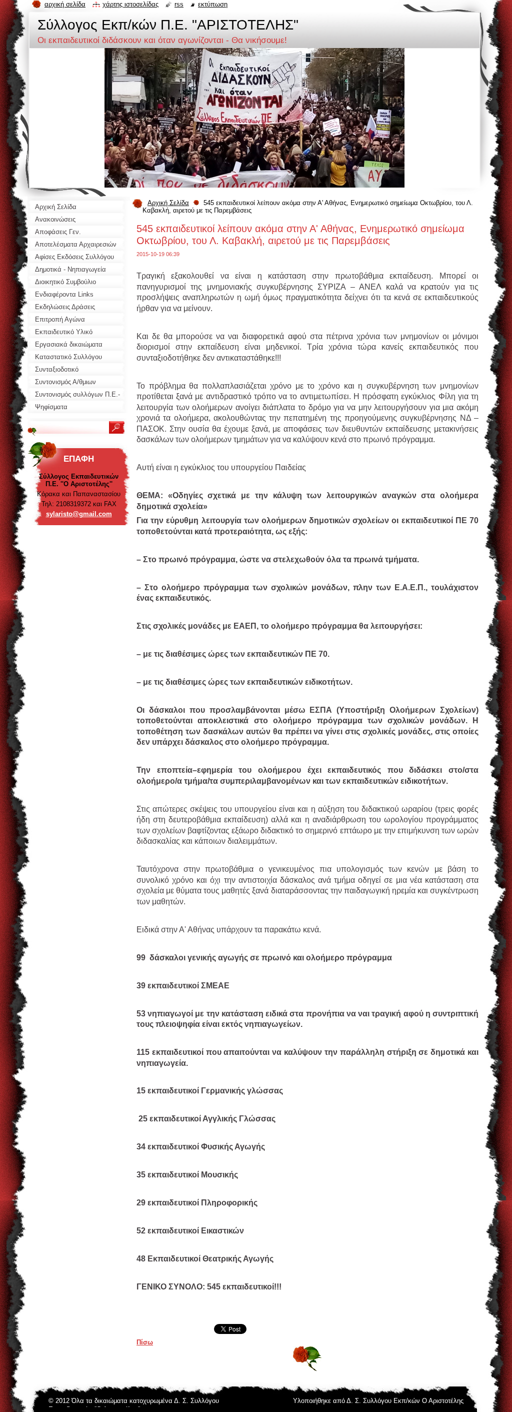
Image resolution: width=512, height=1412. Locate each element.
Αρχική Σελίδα (168, 203)
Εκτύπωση (213, 4)
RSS (179, 4)
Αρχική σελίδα (65, 4)
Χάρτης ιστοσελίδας (130, 4)
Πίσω (144, 1342)
